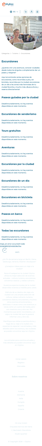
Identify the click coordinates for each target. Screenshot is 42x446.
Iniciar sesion (21, 359)
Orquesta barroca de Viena (21, 427)
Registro (21, 363)
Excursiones (25, 53)
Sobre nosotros (19, 376)
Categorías (5, 53)
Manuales (21, 366)
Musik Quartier (21, 434)
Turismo (15, 53)
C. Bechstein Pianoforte (21, 430)
